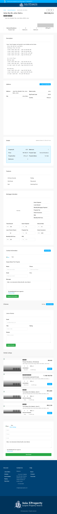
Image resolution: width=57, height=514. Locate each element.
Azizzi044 (26, 369)
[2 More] (45, 24)
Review (8, 332)
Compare (32, 474)
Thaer (25, 399)
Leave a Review (50, 304)
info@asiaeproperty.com (22, 487)
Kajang (6, 478)
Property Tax (25, 230)
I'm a (31, 273)
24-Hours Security (12, 178)
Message (8, 279)
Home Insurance (41, 230)
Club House (10, 181)
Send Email (28, 454)
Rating (31, 325)
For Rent (24, 359)
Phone (31, 266)
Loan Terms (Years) (11, 230)
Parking (32, 178)
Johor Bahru (7, 471)
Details (49, 368)
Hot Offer (10, 15)
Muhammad (26, 384)
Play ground (33, 181)
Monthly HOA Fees (10, 236)
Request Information (12, 296)
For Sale (5, 15)
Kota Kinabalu (7, 476)
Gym (9, 184)
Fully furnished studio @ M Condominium (32, 377)
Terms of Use (11, 293)
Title (7, 325)
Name (7, 266)
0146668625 (28, 1)
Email (7, 273)
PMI (23, 236)
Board (31, 471)
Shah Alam (6, 481)
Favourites (32, 476)
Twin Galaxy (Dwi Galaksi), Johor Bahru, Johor (33, 392)
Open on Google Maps (45, 84)
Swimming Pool (34, 184)
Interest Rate (40, 223)
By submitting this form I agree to (15, 292)
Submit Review (11, 345)
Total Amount (9, 223)
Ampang (6, 474)
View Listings (47, 250)
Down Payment (25, 223)
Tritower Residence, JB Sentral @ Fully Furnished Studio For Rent (38, 362)
